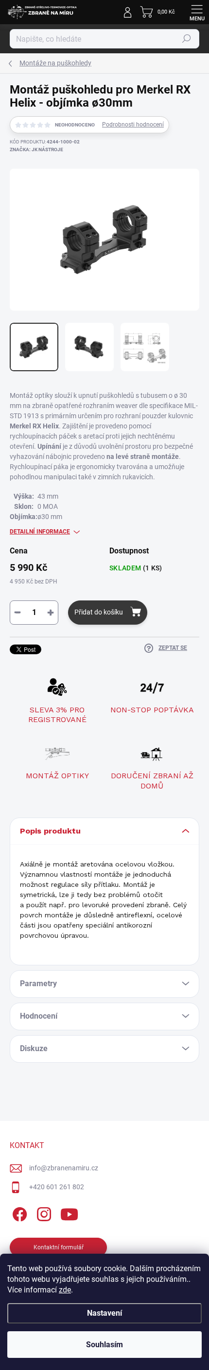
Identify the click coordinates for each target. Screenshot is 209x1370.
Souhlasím (104, 1344)
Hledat (186, 38)
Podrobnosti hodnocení (133, 124)
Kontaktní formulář (59, 1247)
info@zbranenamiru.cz (63, 1168)
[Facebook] (18, 1212)
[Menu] (197, 12)
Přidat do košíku (98, 612)
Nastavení (104, 1313)
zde (65, 1289)
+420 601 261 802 (56, 1187)
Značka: (36, 149)
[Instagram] (42, 1212)
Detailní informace (40, 531)
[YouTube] (69, 1212)
